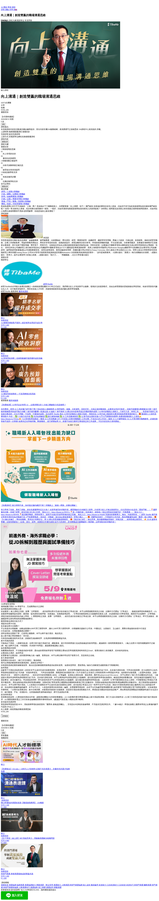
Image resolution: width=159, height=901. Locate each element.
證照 (3, 10)
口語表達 (122, 885)
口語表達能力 (112, 885)
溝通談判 (50, 887)
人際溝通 (65, 885)
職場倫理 (95, 885)
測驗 (7, 10)
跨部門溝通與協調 (11, 887)
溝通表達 (5, 885)
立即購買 (5, 716)
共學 (11, 10)
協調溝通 (21, 885)
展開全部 (5, 142)
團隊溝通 (148, 885)
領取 (3, 124)
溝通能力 (57, 885)
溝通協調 (13, 885)
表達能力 (103, 885)
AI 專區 (4, 7)
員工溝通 (42, 887)
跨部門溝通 (139, 885)
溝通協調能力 (30, 885)
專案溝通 (57, 887)
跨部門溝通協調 (76, 885)
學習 (10, 7)
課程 (13, 7)
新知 (15, 10)
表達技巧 (130, 885)
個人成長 (87, 885)
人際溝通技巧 (24, 887)
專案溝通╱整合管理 (45, 885)
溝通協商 (34, 887)
